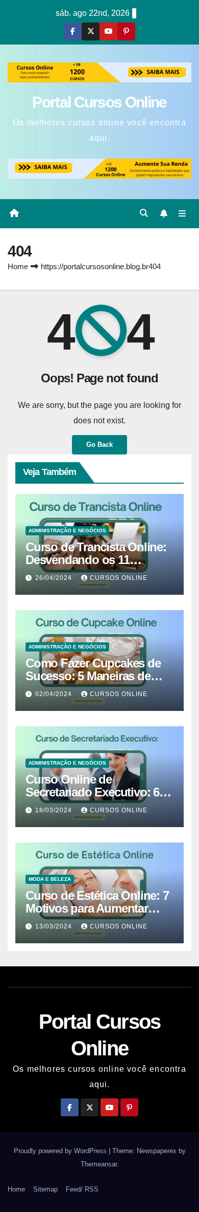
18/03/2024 (54, 810)
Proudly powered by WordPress (61, 1151)
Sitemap (45, 1189)
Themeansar (99, 1164)
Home (18, 266)
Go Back (99, 444)
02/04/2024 (54, 694)
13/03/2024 (54, 926)
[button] (144, 213)
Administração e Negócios (67, 530)
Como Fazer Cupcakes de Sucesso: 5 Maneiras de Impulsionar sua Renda (93, 676)
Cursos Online (118, 577)
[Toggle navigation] (182, 213)
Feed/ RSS (82, 1189)
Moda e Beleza (50, 879)
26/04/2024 (54, 577)
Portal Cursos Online (99, 102)
